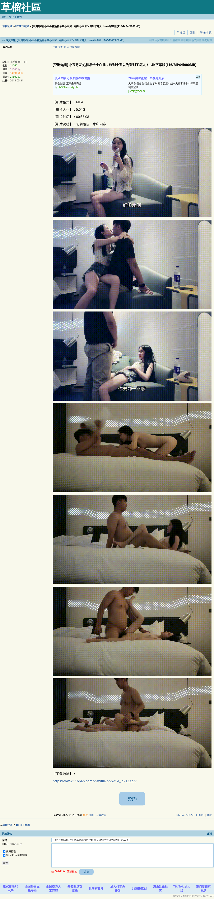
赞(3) (132, 799)
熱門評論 (196, 40)
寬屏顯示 (164, 40)
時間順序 (207, 40)
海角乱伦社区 (160, 888)
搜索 (19, 17)
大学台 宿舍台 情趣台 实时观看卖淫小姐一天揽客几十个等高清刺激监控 (164, 84)
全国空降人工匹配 (53, 888)
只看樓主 (175, 40)
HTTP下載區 (22, 26)
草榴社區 (8, 26)
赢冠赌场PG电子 (11, 888)
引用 (91, 815)
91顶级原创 (139, 888)
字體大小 (154, 40)
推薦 (72, 47)
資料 (3, 17)
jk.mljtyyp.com (136, 91)
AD (198, 77)
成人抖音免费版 (117, 888)
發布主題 (206, 32)
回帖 (193, 32)
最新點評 (186, 40)
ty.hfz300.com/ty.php (67, 87)
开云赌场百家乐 (75, 888)
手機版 (181, 32)
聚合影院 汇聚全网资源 (72, 82)
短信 (11, 17)
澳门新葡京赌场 (203, 888)
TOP (209, 815)
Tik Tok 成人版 (181, 888)
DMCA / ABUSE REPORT (190, 815)
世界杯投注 (96, 888)
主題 (55, 47)
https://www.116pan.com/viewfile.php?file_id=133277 (95, 781)
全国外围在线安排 (32, 888)
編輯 (77, 47)
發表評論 (101, 815)
